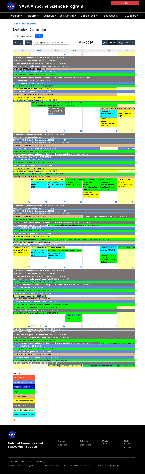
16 (46, 202)
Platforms (31, 16)
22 (29, 267)
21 (133, 202)
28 (133, 267)
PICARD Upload (45, 179)
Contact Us (114, 466)
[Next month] (20, 42)
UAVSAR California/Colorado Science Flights (69, 225)
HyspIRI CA (61, 366)
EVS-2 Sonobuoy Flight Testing (119, 343)
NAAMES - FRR (36, 185)
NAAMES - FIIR (105, 114)
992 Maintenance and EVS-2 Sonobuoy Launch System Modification (46, 77)
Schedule (48, 16)
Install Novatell (26, 97)
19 (98, 202)
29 (29, 325)
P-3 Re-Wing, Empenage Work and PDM (31, 58)
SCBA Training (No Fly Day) (56, 109)
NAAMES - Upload (30, 89)
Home (15, 24)
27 (116, 267)
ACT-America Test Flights (33, 313)
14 (133, 131)
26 (98, 267)
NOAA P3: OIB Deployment (29, 72)
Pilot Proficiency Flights (66, 250)
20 (116, 202)
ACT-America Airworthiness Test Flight (107, 258)
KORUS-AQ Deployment (26, 91)
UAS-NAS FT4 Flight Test (28, 74)
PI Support (129, 16)
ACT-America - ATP (107, 249)
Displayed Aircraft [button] (24, 36)
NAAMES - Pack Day (90, 194)
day (127, 42)
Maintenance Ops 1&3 (26, 80)
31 (64, 325)
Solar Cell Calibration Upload (50, 248)
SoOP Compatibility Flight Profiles (51, 103)
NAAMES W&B (123, 114)
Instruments (66, 16)
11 (81, 131)
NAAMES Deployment (32, 245)
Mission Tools (87, 16)
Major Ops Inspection (101, 217)
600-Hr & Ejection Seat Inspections (34, 63)
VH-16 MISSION (29, 94)
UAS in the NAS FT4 (28, 86)
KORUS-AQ (23, 83)
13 (116, 131)
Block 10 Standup (30, 60)
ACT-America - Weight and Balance (20, 250)
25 (81, 267)
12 (98, 131)
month (112, 42)
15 (29, 202)
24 (64, 267)
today (28, 42)
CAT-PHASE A (28, 69)
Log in (125, 3)
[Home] (11, 6)
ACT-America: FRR (55, 254)
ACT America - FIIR (37, 251)
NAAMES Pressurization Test (107, 122)
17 (64, 202)
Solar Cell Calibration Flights (85, 239)
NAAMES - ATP (53, 185)
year (105, 42)
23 (46, 267)
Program (14, 16)
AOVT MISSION (116, 108)
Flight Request (110, 15)
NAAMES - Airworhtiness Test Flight (90, 187)
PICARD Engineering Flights (84, 179)
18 (81, 202)
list (132, 42)
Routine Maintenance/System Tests (37, 66)
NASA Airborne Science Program (50, 6)
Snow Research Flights (47, 106)
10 (64, 131)
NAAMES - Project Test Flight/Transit (107, 186)
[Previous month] (15, 42)
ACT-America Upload (31, 100)
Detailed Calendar (28, 24)
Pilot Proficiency (73, 183)
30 (46, 325)
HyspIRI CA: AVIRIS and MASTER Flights (106, 366)
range (120, 42)
